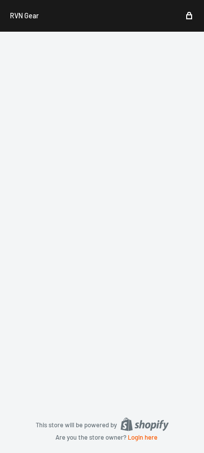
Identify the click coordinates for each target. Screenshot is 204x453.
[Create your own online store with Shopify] (144, 424)
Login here (142, 437)
